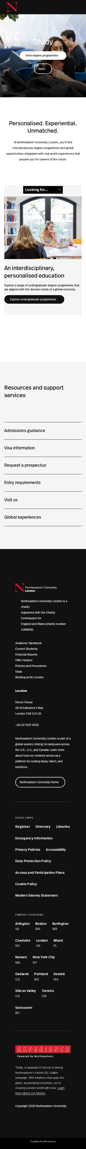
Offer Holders (23, 660)
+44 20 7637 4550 (27, 725)
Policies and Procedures (30, 666)
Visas (18, 671)
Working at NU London (29, 677)
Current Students (26, 648)
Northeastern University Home (39, 782)
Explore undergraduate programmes (33, 299)
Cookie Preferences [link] (43, 1141)
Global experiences (22, 517)
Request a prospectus (25, 465)
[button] (69, 7)
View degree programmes (42, 55)
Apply (41, 68)
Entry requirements (22, 483)
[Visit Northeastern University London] (12, 7)
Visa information (19, 448)
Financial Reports (26, 654)
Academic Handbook (28, 643)
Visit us (11, 500)
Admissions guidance (24, 431)
